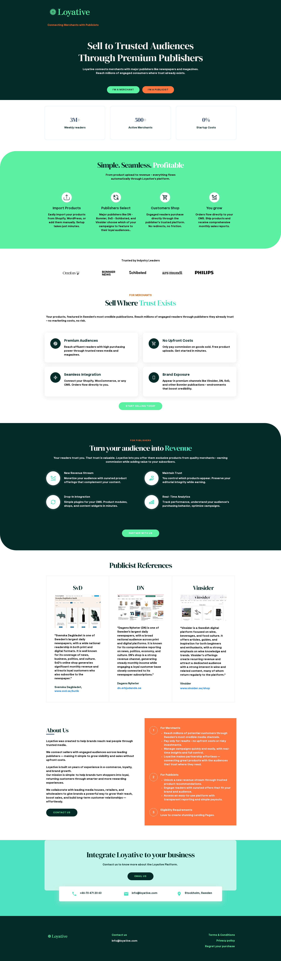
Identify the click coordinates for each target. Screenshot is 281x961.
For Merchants (170, 728)
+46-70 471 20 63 (90, 893)
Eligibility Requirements (176, 810)
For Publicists (169, 775)
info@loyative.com (144, 893)
